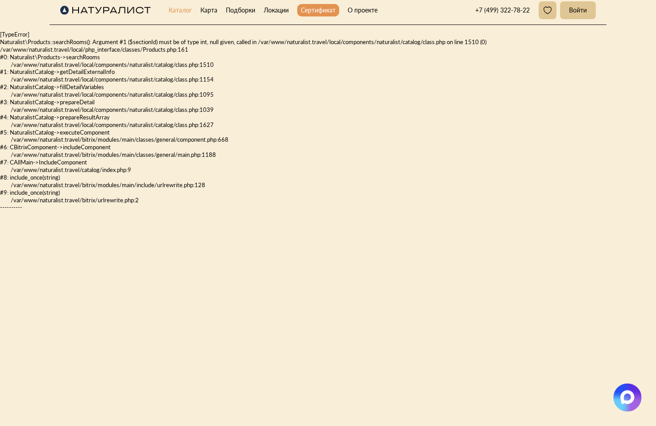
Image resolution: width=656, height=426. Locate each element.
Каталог (180, 10)
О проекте (363, 10)
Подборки (240, 10)
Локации (276, 10)
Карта (208, 10)
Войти (578, 10)
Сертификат (318, 10)
